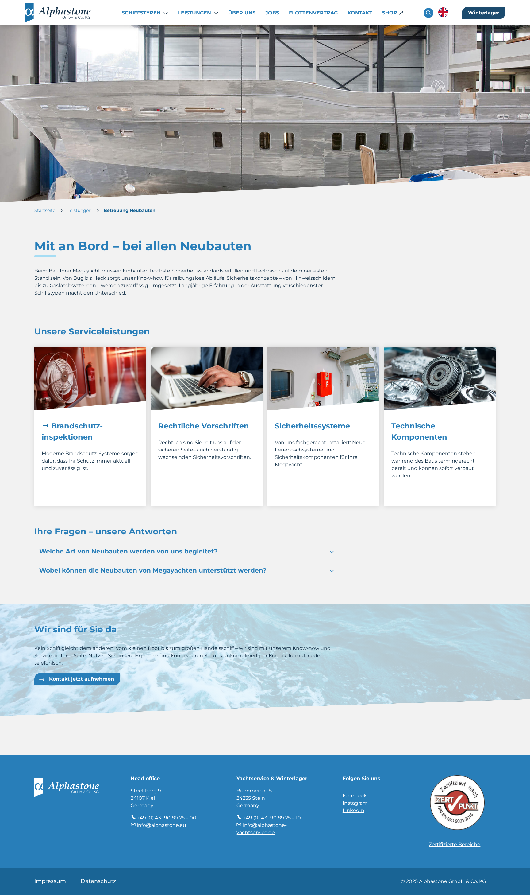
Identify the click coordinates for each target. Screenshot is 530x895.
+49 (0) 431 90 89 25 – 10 (272, 818)
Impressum (50, 881)
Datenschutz (98, 881)
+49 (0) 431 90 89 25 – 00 (166, 818)
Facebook (355, 796)
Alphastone (64, 12)
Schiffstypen (141, 13)
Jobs (272, 13)
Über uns (241, 13)
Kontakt (360, 13)
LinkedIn (353, 810)
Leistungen (194, 13)
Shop (389, 13)
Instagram (355, 803)
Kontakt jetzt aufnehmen (81, 679)
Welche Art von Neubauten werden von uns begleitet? (128, 551)
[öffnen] (332, 552)
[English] (443, 12)
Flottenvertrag (313, 13)
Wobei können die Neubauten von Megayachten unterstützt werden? (153, 570)
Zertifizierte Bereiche (454, 844)
